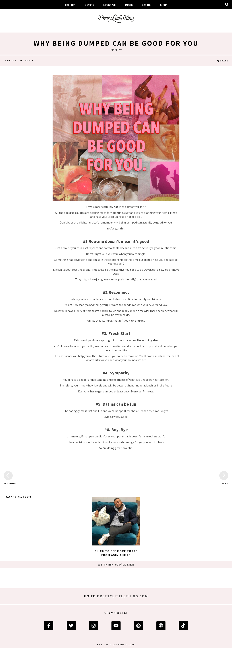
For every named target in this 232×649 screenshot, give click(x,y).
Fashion (70, 5)
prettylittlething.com (122, 596)
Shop (163, 5)
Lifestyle (109, 5)
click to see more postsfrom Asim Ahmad (116, 553)
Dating (146, 5)
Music (129, 5)
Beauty (89, 5)
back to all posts (20, 60)
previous (8, 483)
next (224, 483)
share (223, 60)
